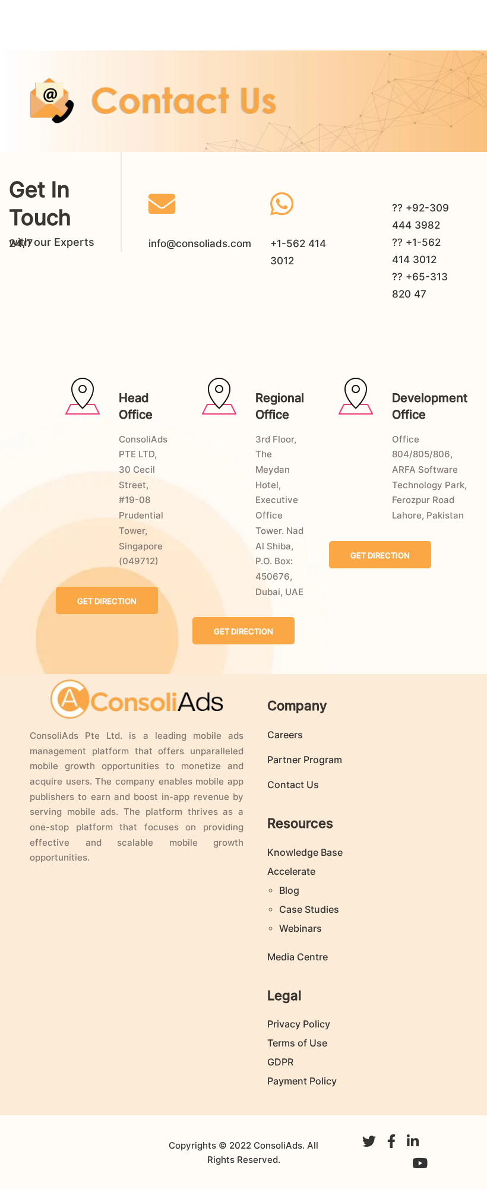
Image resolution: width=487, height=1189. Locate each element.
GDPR (280, 1062)
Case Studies (309, 909)
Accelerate (291, 871)
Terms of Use (297, 1043)
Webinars (300, 928)
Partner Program (304, 760)
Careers (285, 735)
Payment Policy (302, 1081)
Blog (289, 890)
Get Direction (107, 601)
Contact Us (293, 784)
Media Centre (297, 957)
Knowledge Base (305, 852)
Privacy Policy (298, 1024)
